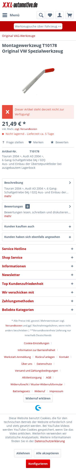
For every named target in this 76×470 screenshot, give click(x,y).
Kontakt (64, 357)
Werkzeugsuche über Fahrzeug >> (38, 26)
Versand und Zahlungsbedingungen (36, 370)
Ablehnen (23, 453)
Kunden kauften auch (19, 226)
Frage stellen (15, 142)
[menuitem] (10, 15)
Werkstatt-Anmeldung (17, 357)
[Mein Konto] (60, 15)
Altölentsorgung (32, 377)
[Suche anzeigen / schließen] (41, 15)
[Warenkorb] (69, 15)
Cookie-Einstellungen (36, 343)
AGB (48, 377)
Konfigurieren (38, 464)
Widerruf (39, 391)
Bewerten (62, 142)
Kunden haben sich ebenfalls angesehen (32, 237)
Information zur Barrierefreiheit (36, 350)
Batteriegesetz (21, 391)
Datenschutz (44, 364)
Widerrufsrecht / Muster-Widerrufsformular (37, 384)
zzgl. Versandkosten (26, 129)
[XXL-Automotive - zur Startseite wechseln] (20, 5)
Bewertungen (13, 206)
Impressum (56, 391)
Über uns (26, 364)
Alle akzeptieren (47, 453)
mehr (8, 196)
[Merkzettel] (50, 15)
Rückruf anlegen (45, 357)
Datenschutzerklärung (50, 441)
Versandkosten (13, 325)
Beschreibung (13, 182)
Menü (14, 15)
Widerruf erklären (38, 398)
